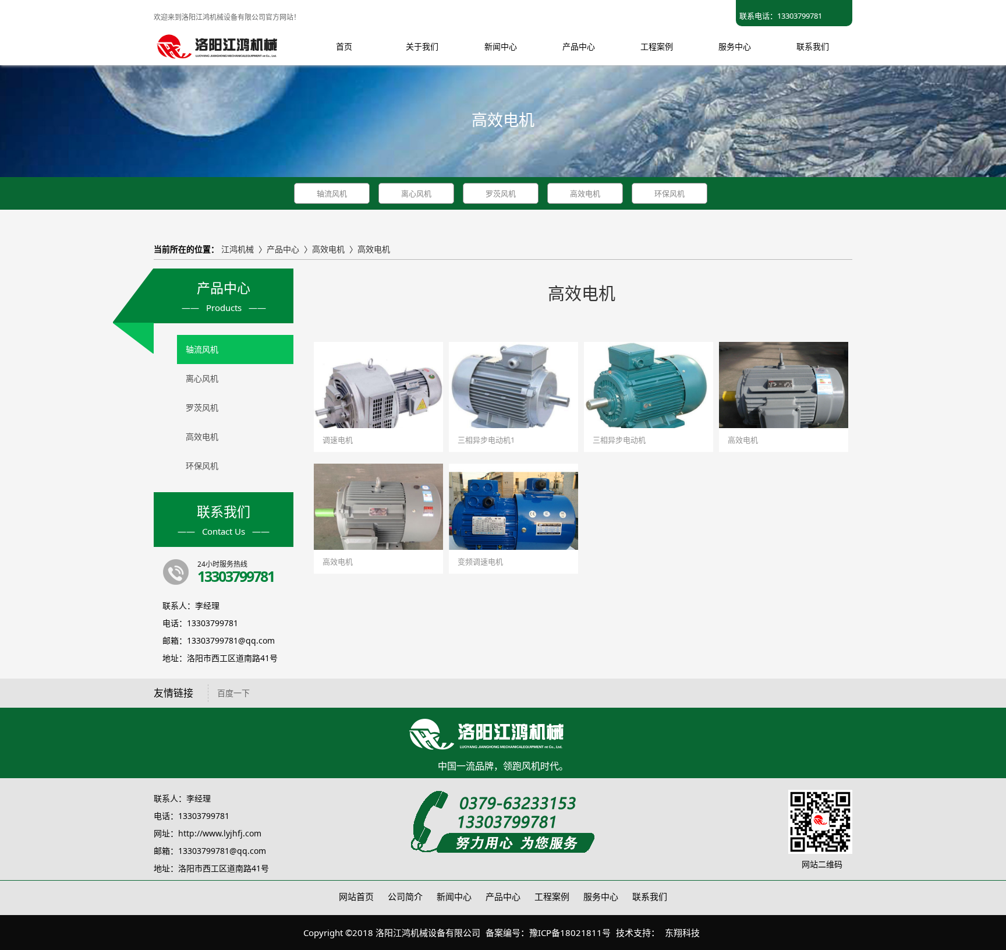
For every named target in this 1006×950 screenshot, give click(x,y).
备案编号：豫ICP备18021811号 (548, 932)
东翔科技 (682, 932)
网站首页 (356, 896)
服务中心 (600, 896)
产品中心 (283, 249)
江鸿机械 (237, 249)
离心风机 (416, 193)
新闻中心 (454, 896)
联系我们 (649, 896)
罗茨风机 (501, 193)
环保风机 (669, 193)
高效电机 (585, 193)
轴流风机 (332, 193)
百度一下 (233, 692)
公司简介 (405, 896)
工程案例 (551, 896)
